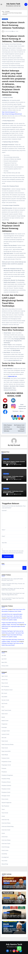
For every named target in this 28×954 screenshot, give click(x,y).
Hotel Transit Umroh (6, 710)
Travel (3, 809)
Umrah (3, 816)
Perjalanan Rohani (6, 782)
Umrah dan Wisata (6, 823)
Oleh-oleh (4, 737)
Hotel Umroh (5, 713)
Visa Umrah (4, 860)
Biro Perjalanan (5, 686)
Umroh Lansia (5, 850)
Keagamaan (4, 724)
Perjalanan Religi (6, 778)
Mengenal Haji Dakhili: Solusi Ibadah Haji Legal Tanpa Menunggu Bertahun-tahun (14, 930)
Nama (3, 529)
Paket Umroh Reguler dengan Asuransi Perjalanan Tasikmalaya (14, 462)
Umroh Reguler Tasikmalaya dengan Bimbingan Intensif (13, 492)
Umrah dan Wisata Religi (8, 826)
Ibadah (3, 717)
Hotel (3, 706)
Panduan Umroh (5, 758)
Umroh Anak (4, 836)
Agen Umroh (5, 676)
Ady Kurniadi (8, 31)
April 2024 (4, 659)
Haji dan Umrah (5, 700)
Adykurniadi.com (12, 376)
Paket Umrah (5, 741)
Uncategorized (5, 857)
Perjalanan (4, 771)
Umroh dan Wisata (6, 840)
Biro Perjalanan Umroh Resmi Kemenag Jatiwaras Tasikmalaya (13, 25)
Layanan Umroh (5, 734)
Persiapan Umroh (6, 795)
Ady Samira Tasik (13, 4)
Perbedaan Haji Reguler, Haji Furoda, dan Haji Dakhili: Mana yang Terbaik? (14, 916)
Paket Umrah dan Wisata (7, 744)
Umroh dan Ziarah (6, 843)
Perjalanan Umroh (6, 792)
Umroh (3, 833)
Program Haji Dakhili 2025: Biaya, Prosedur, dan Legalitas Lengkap (13, 901)
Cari (3, 563)
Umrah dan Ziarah (6, 829)
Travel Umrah (5, 812)
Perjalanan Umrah (6, 788)
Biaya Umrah (5, 683)
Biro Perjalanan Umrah (7, 689)
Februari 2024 (5, 665)
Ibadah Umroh (5, 720)
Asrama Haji (4, 679)
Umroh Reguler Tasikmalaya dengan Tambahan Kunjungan (13, 477)
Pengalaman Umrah (6, 761)
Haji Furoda (4, 703)
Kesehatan (4, 727)
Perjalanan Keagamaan (7, 775)
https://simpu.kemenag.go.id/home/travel (12, 114)
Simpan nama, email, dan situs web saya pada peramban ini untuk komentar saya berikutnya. (12, 551)
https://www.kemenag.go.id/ (8, 112)
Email (3, 536)
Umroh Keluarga (5, 847)
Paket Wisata (5, 754)
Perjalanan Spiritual (6, 785)
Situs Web (4, 542)
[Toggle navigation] (1, 4)
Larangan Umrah (6, 730)
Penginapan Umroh (6, 765)
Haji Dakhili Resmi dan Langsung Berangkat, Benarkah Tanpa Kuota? (14, 626)
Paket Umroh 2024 (6, 751)
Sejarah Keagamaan (6, 802)
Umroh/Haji (4, 19)
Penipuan (4, 768)
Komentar (4, 510)
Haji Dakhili (4, 696)
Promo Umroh (5, 799)
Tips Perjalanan (5, 806)
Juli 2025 (4, 655)
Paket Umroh (5, 747)
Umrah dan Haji (5, 819)
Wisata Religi (5, 864)
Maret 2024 (4, 662)
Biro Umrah (4, 693)
